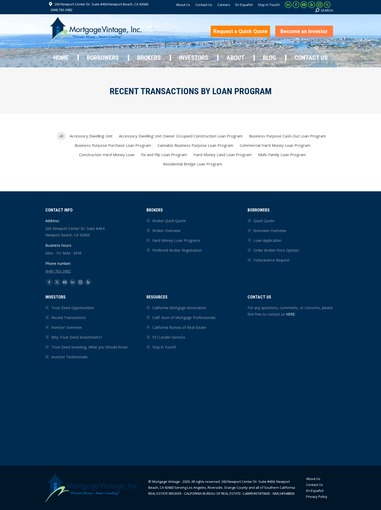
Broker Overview (166, 230)
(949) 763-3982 (61, 10)
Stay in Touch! (164, 347)
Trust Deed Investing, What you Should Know (89, 347)
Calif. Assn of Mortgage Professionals (184, 317)
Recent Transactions (68, 317)
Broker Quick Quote (169, 220)
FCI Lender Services (168, 337)
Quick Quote (263, 220)
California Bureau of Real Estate (179, 327)
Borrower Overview (269, 230)
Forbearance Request (271, 260)
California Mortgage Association (179, 307)
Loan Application (267, 240)
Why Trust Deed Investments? (76, 337)
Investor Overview (66, 327)
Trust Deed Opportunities (72, 307)
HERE (290, 314)
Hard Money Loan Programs (176, 240)
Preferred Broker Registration (177, 250)
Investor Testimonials (69, 356)
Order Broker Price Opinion (276, 250)
